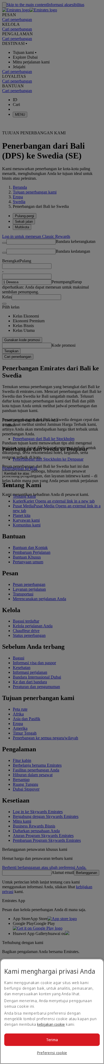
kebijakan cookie (51, 1024)
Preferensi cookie (52, 1052)
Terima (52, 1039)
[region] (52, 1011)
